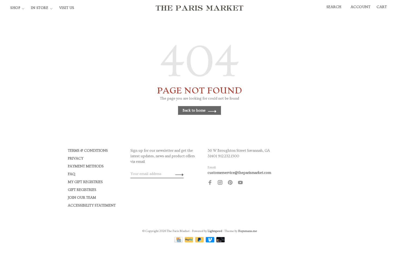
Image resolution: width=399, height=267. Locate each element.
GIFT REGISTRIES (82, 190)
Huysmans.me (247, 231)
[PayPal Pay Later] (200, 241)
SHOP (15, 8)
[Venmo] (210, 241)
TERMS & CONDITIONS (88, 150)
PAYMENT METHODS (86, 166)
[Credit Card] (179, 241)
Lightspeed (215, 231)
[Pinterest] (230, 183)
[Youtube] (240, 183)
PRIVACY (75, 158)
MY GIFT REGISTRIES (85, 182)
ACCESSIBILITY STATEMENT (92, 205)
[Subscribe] (178, 174)
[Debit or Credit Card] (220, 241)
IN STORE (40, 8)
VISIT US (66, 8)
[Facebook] (210, 183)
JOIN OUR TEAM (82, 198)
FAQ (71, 174)
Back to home (194, 110)
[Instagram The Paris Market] (220, 183)
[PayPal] (189, 241)
